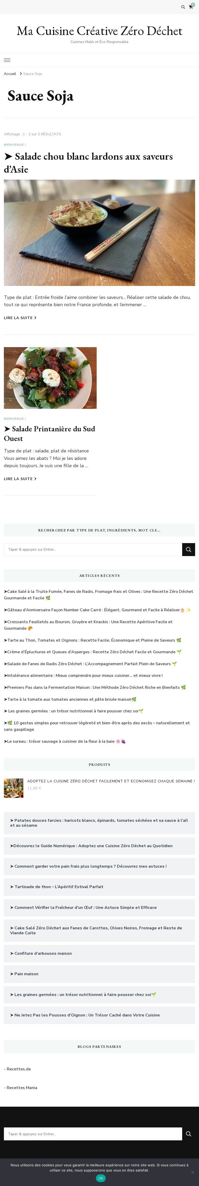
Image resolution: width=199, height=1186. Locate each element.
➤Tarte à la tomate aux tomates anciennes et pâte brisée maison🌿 (70, 699)
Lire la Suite (18, 317)
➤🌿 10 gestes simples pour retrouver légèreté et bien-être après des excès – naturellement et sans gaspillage (97, 726)
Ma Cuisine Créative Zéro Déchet (99, 30)
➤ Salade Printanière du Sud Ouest (49, 434)
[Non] (192, 1172)
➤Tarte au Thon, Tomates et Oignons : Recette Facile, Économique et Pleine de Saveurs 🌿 (92, 640)
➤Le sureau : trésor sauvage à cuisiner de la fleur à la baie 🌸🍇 (65, 741)
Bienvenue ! (15, 145)
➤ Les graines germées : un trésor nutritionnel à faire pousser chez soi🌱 (74, 711)
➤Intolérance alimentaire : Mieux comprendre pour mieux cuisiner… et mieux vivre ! (83, 675)
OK (100, 1178)
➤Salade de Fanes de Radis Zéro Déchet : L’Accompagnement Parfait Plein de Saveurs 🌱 (90, 664)
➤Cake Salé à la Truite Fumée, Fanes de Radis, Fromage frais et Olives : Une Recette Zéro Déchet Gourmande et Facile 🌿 (98, 595)
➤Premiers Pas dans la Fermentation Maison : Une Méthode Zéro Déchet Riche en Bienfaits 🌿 (95, 687)
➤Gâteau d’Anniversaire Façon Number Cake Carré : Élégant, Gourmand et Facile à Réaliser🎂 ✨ (97, 610)
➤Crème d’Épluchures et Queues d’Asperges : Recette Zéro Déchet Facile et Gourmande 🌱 (93, 652)
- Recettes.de (17, 1069)
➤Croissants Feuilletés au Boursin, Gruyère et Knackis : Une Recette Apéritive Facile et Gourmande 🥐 (88, 625)
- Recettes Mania (20, 1088)
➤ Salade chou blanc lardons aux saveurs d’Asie (88, 162)
